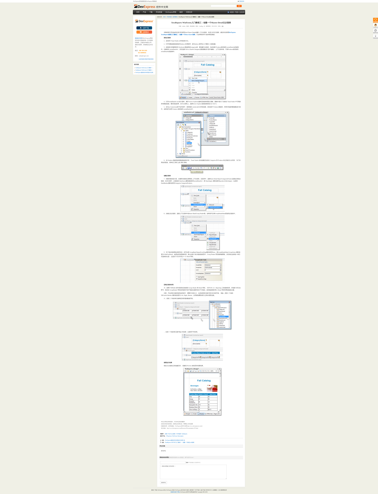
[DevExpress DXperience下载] (144, 29)
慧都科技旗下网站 (175, 492)
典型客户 (192, 490)
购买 (181, 12)
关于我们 (197, 490)
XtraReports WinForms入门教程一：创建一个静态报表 (149, 67)
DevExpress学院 (170, 12)
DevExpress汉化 (162, 490)
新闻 (152, 490)
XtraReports (184, 434)
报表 (166, 434)
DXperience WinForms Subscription (174, 436)
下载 (150, 12)
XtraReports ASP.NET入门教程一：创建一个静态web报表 (179, 442)
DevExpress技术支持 (180, 490)
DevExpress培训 (170, 490)
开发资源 (159, 12)
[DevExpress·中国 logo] (152, 8)
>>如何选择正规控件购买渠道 (145, 59)
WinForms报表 (171, 434)
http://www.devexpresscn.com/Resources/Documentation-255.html (182, 428)
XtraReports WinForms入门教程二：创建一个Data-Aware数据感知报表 (153, 70)
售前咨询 (241, 1)
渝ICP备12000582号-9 (206, 490)
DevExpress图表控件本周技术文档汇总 (175, 440)
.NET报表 (178, 434)
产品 (144, 12)
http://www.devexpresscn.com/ (195, 426)
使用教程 (175, 17)
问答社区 (189, 12)
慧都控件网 (138, 38)
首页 (137, 12)
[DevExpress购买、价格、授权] (144, 33)
